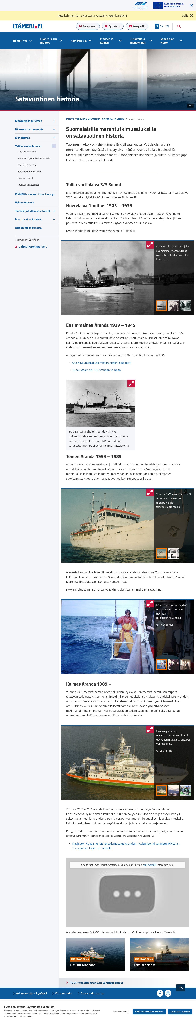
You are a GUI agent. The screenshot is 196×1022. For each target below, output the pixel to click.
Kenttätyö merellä (27, 165)
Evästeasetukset (120, 1012)
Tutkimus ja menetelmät (137, 40)
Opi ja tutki (114, 26)
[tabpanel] (173, 255)
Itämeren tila (79, 40)
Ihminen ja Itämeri (106, 40)
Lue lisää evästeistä (23, 1017)
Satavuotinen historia (29, 171)
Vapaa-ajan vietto (167, 40)
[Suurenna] (131, 383)
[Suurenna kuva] (150, 245)
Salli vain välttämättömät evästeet (149, 1012)
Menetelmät (22, 138)
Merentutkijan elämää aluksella (34, 158)
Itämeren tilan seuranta (29, 129)
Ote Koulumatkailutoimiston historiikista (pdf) (101, 363)
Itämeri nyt (20, 40)
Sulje (185, 15)
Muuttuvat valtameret (28, 219)
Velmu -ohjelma (24, 202)
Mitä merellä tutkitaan (28, 121)
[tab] (161, 305)
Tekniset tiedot (144, 964)
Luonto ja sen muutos (48, 40)
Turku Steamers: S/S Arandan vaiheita (96, 370)
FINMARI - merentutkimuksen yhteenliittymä (35, 194)
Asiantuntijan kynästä (28, 228)
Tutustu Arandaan (83, 964)
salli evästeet (149, 864)
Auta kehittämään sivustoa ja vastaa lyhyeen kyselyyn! (92, 15)
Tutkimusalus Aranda (28, 146)
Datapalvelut (89, 26)
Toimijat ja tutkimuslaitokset (32, 211)
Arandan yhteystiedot (29, 184)
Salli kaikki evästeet (180, 1012)
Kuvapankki (139, 26)
